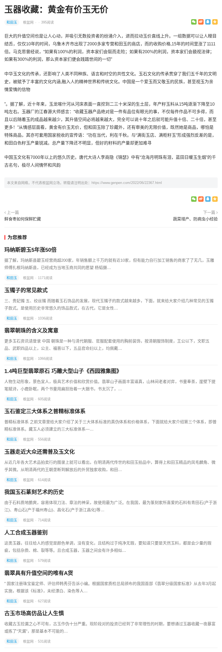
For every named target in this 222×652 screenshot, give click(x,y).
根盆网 (29, 22)
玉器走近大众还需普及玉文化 (39, 452)
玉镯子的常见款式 (26, 290)
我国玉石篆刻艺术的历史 (34, 492)
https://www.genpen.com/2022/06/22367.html (127, 183)
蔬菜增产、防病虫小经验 (195, 219)
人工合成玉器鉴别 (26, 533)
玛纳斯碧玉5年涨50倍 (30, 250)
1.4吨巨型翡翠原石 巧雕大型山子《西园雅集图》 (63, 371)
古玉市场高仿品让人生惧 (34, 613)
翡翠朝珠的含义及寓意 (31, 331)
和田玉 (11, 22)
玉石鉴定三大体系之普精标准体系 (45, 411)
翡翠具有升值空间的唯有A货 (38, 573)
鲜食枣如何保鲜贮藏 (22, 219)
